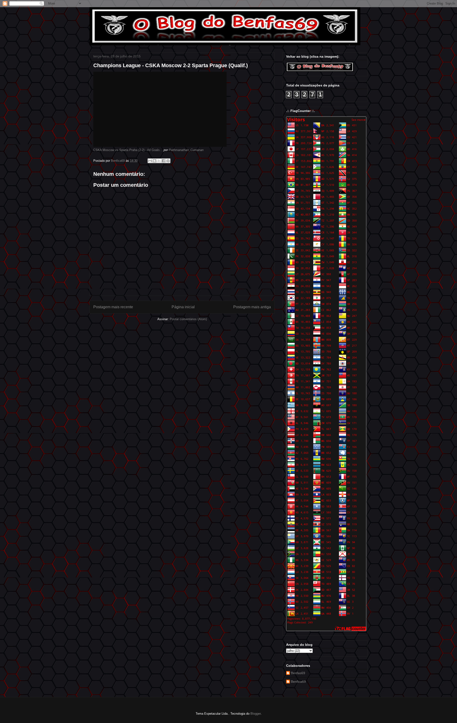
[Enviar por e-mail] (150, 160)
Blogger (255, 713)
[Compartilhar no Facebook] (163, 160)
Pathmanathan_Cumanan (186, 150)
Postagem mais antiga (252, 307)
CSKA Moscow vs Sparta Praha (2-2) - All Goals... (128, 150)
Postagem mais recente (113, 307)
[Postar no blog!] (154, 160)
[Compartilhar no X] (159, 160)
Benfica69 (298, 681)
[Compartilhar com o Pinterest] (168, 160)
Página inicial (183, 307)
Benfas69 (298, 673)
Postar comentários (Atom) (188, 319)
